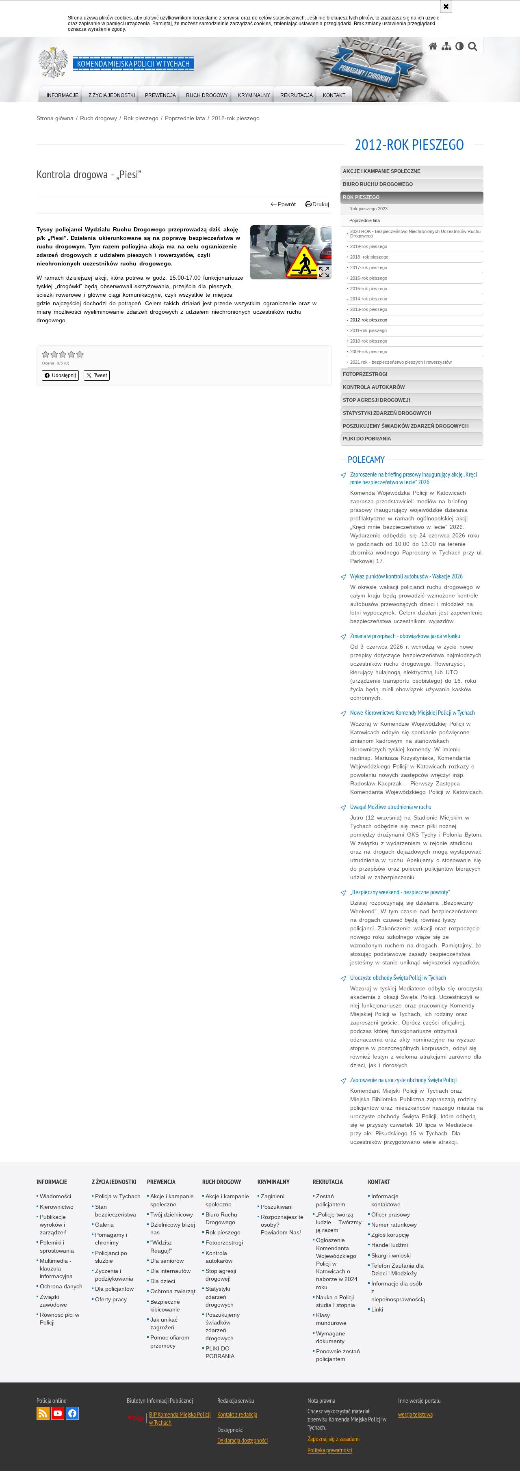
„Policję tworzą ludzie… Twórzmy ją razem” (339, 1222)
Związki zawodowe (53, 1301)
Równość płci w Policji (59, 1318)
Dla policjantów (114, 1289)
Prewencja (161, 1182)
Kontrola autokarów (374, 387)
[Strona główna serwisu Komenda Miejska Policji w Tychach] (433, 46)
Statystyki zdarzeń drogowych (387, 413)
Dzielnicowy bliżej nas (172, 1228)
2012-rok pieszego (236, 118)
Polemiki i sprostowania (57, 1246)
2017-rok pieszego (368, 267)
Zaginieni (272, 1196)
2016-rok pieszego (368, 278)
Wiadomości (55, 1196)
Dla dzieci (162, 1281)
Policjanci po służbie (111, 1257)
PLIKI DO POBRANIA (367, 439)
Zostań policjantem (330, 1200)
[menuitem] (63, 93)
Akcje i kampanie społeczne (381, 171)
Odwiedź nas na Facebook (72, 1413)
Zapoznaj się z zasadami (334, 1438)
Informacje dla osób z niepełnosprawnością (398, 1291)
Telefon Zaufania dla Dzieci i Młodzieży (397, 1269)
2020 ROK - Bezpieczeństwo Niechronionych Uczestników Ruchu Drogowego (415, 233)
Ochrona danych (61, 1286)
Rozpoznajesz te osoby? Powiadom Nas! (282, 1225)
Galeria (104, 1224)
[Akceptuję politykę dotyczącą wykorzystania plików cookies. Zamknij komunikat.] (446, 6)
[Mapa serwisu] (446, 46)
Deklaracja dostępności (242, 1440)
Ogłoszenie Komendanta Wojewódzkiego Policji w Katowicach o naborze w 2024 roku (337, 1263)
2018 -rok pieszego (369, 257)
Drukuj (320, 204)
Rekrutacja (328, 1182)
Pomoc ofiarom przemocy (169, 1341)
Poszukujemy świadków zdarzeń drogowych (406, 426)
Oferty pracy (111, 1299)
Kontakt (379, 1182)
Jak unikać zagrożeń (164, 1323)
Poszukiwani (276, 1207)
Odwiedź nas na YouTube (57, 1413)
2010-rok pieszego (368, 341)
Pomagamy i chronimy (111, 1239)
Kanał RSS (43, 1413)
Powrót (287, 204)
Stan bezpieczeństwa (115, 1211)
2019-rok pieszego (368, 246)
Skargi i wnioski (391, 1255)
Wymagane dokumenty (330, 1337)
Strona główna (55, 118)
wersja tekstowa (415, 1414)
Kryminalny (274, 1182)
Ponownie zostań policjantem (338, 1355)
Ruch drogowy (98, 118)
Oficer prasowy (390, 1214)
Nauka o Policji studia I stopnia (335, 1301)
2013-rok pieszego (368, 309)
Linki (377, 1309)
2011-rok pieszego (368, 330)
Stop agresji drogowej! (376, 400)
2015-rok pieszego (368, 288)
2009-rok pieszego (368, 351)
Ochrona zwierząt (172, 1291)
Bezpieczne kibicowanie (165, 1305)
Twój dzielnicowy (171, 1214)
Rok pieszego (141, 118)
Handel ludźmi (389, 1245)
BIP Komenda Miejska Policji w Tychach (179, 1418)
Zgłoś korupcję (390, 1235)
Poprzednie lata (185, 118)
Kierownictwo (57, 1207)
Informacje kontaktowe (386, 1200)
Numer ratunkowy (394, 1224)
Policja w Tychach (118, 1196)
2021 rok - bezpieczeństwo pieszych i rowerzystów (401, 362)
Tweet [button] (100, 375)
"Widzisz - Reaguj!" (163, 1246)
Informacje (52, 1182)
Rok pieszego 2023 (368, 208)
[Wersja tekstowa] (459, 46)
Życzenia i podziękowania (114, 1275)
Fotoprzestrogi (365, 374)
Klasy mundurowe (331, 1319)
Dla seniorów (167, 1260)
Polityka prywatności (330, 1450)
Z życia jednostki (114, 1182)
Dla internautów (170, 1271)
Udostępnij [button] (64, 375)
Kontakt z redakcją (237, 1414)
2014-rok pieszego (368, 298)
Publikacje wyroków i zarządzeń (53, 1225)
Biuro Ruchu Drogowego (378, 184)
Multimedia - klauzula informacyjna (56, 1268)
